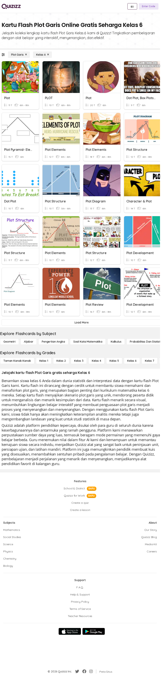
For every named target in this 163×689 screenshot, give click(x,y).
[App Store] (70, 631)
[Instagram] (91, 671)
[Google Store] (93, 631)
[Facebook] (84, 671)
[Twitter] (77, 671)
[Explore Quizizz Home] (11, 6)
